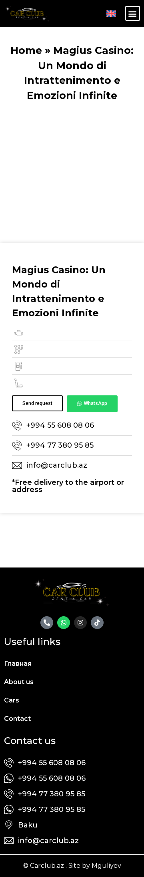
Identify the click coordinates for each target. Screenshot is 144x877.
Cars (11, 700)
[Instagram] (80, 622)
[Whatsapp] (63, 622)
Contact (17, 718)
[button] (132, 13)
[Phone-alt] (46, 622)
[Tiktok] (97, 622)
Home (26, 50)
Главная (18, 663)
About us (19, 682)
